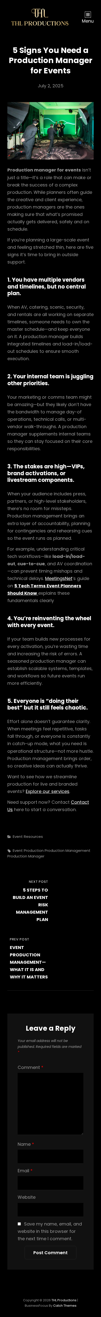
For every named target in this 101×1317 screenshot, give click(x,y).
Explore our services (47, 791)
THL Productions (63, 1300)
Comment (30, 1067)
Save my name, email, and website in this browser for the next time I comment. (50, 1231)
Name (26, 1144)
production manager (25, 856)
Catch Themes (64, 1305)
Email (25, 1171)
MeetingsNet (58, 578)
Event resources (28, 836)
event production (28, 850)
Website (27, 1197)
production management (67, 850)
